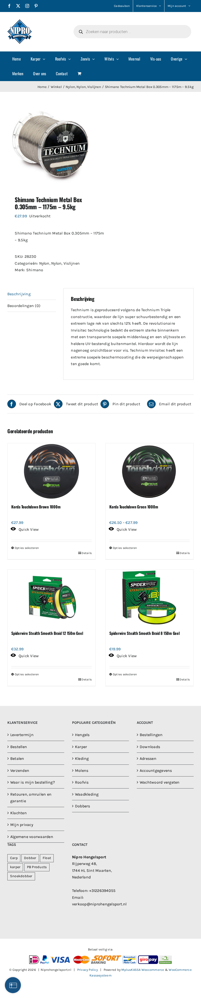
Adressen (148, 758)
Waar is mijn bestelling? (32, 782)
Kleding (82, 758)
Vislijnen (71, 263)
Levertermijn (22, 734)
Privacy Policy (87, 970)
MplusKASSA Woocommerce (142, 970)
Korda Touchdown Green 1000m (133, 507)
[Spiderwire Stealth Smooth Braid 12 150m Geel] (51, 598)
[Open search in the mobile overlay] (132, 32)
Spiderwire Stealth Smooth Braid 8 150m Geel (144, 633)
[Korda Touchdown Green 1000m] (149, 471)
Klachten (18, 813)
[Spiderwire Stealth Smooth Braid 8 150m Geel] (149, 598)
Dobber (30, 858)
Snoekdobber (21, 876)
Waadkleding (87, 794)
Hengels (82, 734)
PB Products (37, 867)
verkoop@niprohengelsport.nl (99, 904)
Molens (81, 770)
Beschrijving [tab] (19, 294)
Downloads (150, 746)
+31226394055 (102, 890)
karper (15, 867)
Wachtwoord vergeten (160, 782)
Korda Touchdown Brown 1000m (36, 507)
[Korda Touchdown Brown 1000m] (51, 471)
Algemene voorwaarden (31, 836)
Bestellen (18, 746)
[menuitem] (16, 58)
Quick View (29, 529)
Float (47, 858)
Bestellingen (151, 734)
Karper (81, 746)
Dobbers (82, 806)
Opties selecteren (27, 548)
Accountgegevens (156, 770)
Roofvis (82, 782)
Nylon (44, 263)
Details (87, 553)
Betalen (17, 758)
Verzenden (19, 770)
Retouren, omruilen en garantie (30, 797)
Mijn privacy (21, 824)
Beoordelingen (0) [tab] (23, 305)
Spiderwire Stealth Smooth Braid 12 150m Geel (47, 633)
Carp (14, 858)
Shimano (34, 270)
